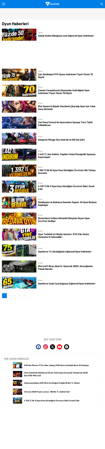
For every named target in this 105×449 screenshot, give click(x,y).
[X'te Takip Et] (52, 346)
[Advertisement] (52, 55)
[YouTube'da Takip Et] (59, 346)
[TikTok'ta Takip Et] (66, 346)
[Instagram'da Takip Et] (45, 346)
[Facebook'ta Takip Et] (38, 346)
